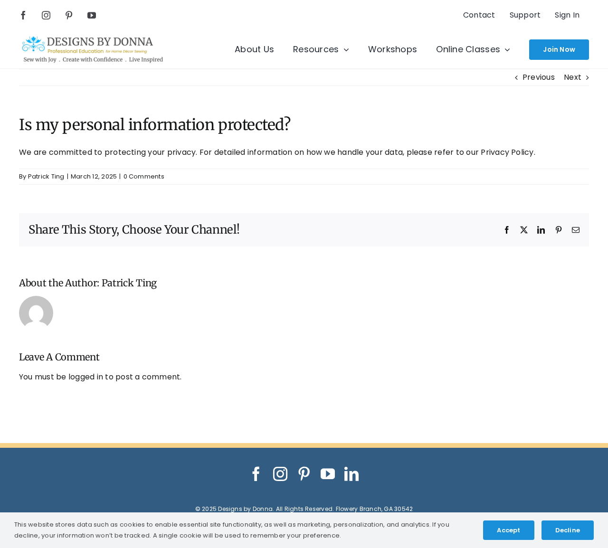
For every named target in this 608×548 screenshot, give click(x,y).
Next (572, 77)
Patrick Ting (46, 176)
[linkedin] (351, 474)
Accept (508, 530)
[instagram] (46, 15)
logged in (85, 376)
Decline (567, 530)
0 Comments (144, 176)
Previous (538, 77)
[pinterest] (69, 15)
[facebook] (23, 15)
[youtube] (92, 15)
